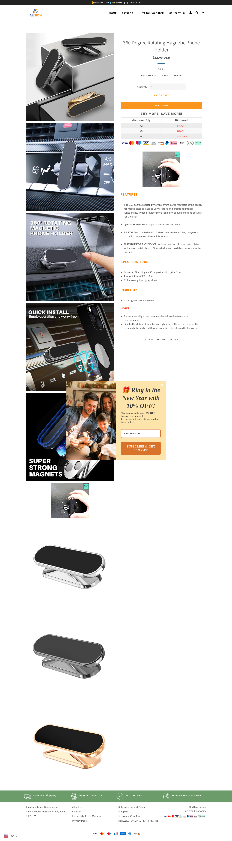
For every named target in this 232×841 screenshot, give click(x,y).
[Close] (162, 385)
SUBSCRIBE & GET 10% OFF (141, 448)
